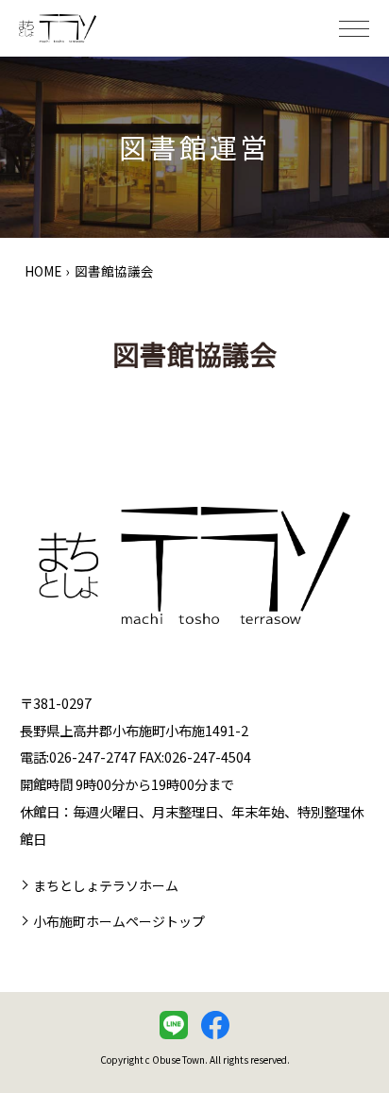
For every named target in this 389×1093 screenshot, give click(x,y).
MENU (354, 28)
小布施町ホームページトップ (119, 921)
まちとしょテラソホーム (105, 885)
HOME (43, 270)
